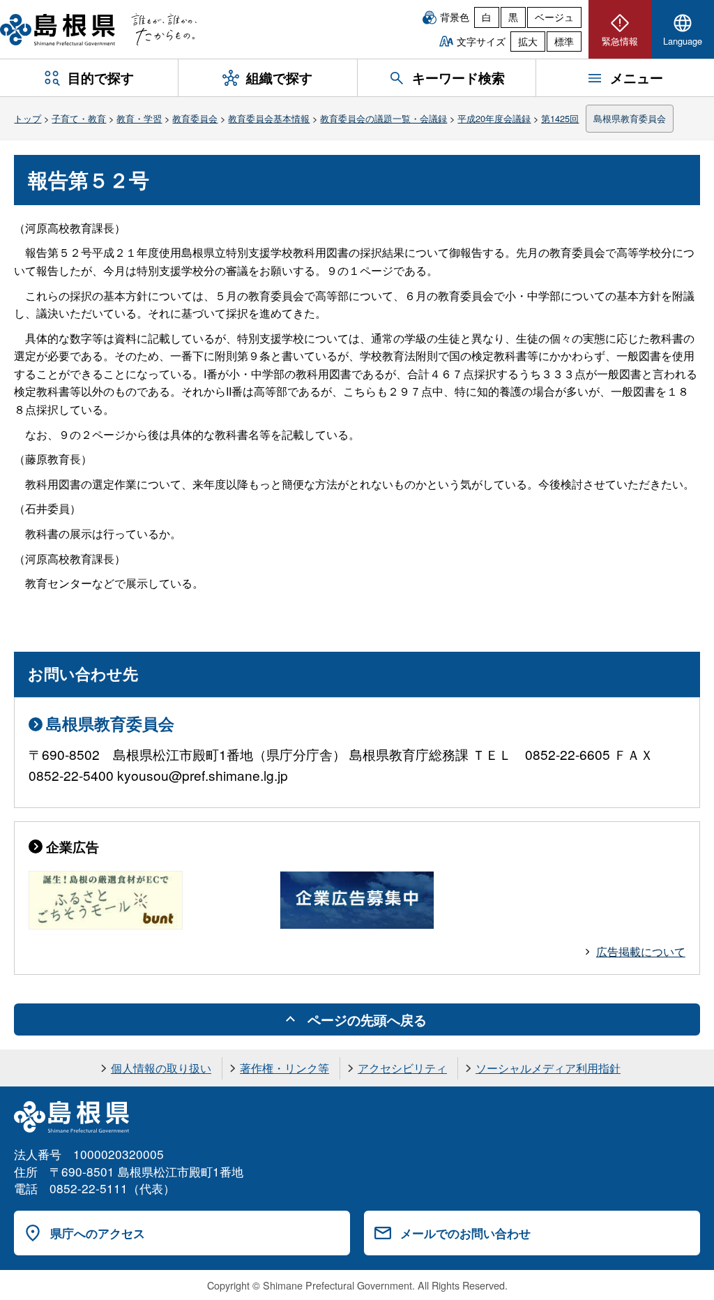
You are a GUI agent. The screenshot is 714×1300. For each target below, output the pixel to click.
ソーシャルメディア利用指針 (548, 1068)
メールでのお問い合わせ (465, 1233)
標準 (564, 41)
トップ (27, 118)
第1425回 (560, 118)
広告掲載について (640, 951)
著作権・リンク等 (284, 1068)
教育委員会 (195, 118)
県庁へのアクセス (97, 1233)
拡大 (528, 41)
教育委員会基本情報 (269, 118)
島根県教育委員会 (629, 118)
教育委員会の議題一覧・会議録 (383, 118)
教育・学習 (139, 118)
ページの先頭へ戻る (367, 1019)
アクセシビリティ (402, 1068)
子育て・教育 (79, 118)
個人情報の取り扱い (161, 1068)
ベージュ (554, 17)
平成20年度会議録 (494, 118)
